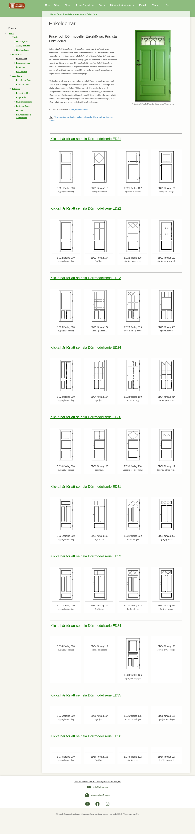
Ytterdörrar (80, 14)
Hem (52, 14)
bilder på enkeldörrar (78, 109)
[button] (87, 804)
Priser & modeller (65, 14)
